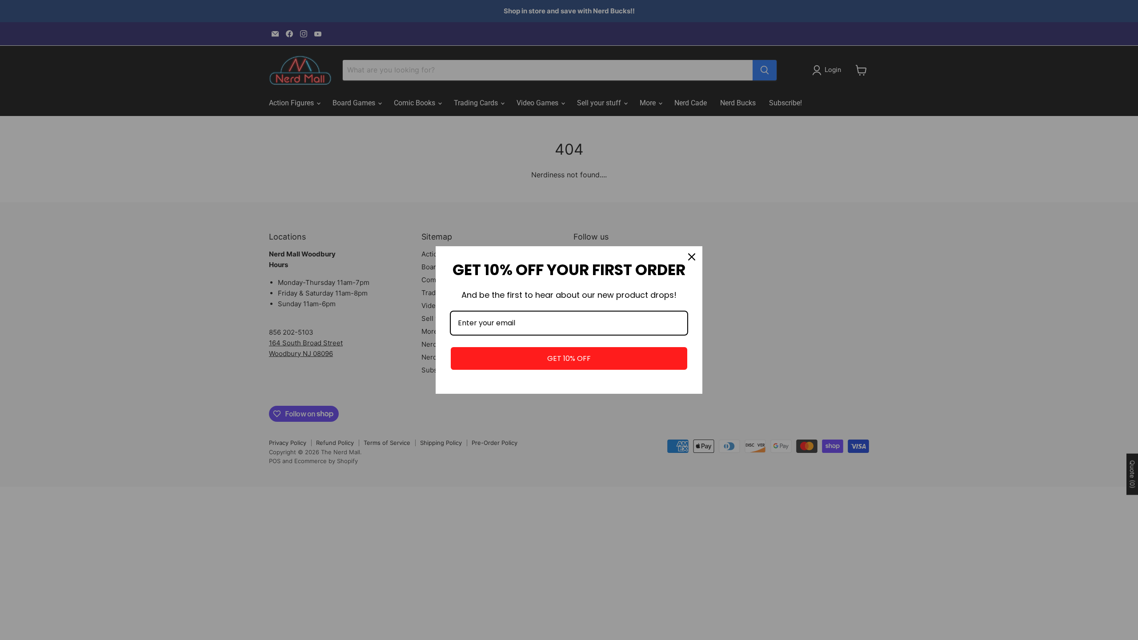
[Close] (691, 257)
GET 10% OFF (569, 358)
